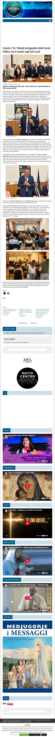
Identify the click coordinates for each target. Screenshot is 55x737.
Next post (33, 323)
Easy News (10, 84)
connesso (12, 342)
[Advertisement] (27, 34)
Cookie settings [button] (13, 734)
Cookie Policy (41, 732)
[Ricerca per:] (25, 349)
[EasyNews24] (27, 9)
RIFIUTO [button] (44, 734)
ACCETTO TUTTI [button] (24, 734)
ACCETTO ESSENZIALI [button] (35, 734)
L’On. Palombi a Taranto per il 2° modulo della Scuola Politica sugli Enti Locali (10, 311)
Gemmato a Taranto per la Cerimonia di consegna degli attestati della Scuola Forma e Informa (26, 311)
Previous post (23, 323)
